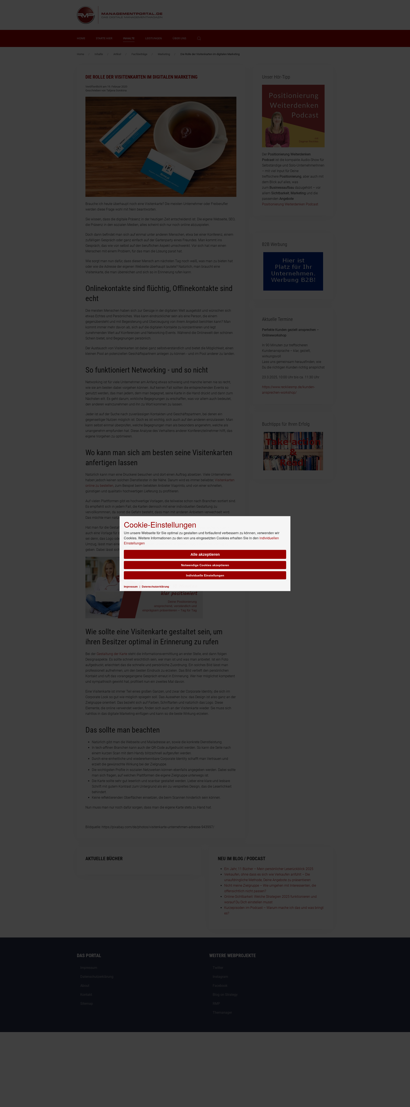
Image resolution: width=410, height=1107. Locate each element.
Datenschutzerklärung (155, 586)
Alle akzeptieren (205, 554)
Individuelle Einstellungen (205, 575)
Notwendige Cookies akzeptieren (205, 565)
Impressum (131, 586)
